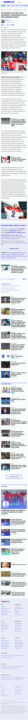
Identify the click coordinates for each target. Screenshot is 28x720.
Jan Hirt (16, 610)
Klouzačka (21, 666)
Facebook (3, 689)
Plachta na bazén (7, 666)
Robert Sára (8, 20)
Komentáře (4, 486)
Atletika (12, 407)
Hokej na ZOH (14, 118)
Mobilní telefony (4, 677)
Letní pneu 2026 (18, 640)
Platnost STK (17, 648)
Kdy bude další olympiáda (8, 257)
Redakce (2, 686)
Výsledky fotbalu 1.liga (5, 625)
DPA (22, 702)
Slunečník (17, 666)
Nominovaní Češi (5, 254)
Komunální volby (4, 614)
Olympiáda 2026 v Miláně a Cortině (10, 286)
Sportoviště (14, 254)
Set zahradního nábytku (5, 668)
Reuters (24, 702)
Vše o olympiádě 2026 (13, 252)
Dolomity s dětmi (4, 648)
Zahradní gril (12, 668)
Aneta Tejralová (5, 292)
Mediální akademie (18, 690)
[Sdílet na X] (26, 279)
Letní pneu (23, 677)
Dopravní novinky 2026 (19, 643)
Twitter (2, 692)
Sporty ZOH (23, 252)
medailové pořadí (10, 232)
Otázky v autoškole (18, 646)
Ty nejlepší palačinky (19, 623)
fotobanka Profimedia (5, 703)
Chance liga (3, 623)
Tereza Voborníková (11, 238)
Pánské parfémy (20, 679)
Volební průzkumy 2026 (5, 608)
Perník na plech (18, 631)
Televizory (8, 679)
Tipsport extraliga (4, 626)
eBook (4, 24)
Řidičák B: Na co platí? (19, 645)
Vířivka (17, 668)
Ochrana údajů (17, 687)
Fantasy (3, 5)
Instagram (3, 690)
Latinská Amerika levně (5, 646)
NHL (2, 631)
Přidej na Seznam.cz (5, 695)
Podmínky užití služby (19, 686)
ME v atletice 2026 (4, 628)
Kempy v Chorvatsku (5, 640)
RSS (2, 687)
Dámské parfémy (18, 677)
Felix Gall (16, 613)
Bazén (2, 666)
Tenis (17, 5)
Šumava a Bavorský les (5, 643)
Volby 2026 (3, 606)
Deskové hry (3, 679)
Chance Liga (13, 354)
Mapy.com (3, 655)
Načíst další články (14, 476)
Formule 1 (13, 430)
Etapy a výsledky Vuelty (19, 608)
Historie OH (10, 256)
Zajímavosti (24, 256)
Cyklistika (13, 332)
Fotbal (8, 5)
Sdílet (10, 24)
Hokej (12, 5)
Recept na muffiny (18, 625)
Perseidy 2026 (15, 655)
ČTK (20, 702)
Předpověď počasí (9, 655)
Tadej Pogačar (17, 611)
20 (14, 24)
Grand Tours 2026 (18, 614)
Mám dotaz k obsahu (19, 689)
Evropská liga (14, 343)
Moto (21, 5)
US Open (13, 308)
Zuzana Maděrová (14, 235)
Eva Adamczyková (20, 236)
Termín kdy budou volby (5, 611)
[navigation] (2, 2)
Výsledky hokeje (14, 248)
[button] (14, 61)
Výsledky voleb (4, 610)
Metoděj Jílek (4, 236)
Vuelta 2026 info (18, 606)
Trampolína (13, 666)
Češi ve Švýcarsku (4, 645)
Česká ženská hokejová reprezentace (10, 290)
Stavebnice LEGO (11, 677)
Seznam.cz (19, 2)
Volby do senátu (4, 613)
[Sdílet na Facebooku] (24, 279)
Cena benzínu (20, 655)
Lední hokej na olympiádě (7, 288)
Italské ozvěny (19, 242)
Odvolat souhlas (18, 692)
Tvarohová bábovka (18, 628)
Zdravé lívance (17, 626)
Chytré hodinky (13, 679)
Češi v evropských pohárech (6, 657)
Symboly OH (16, 256)
